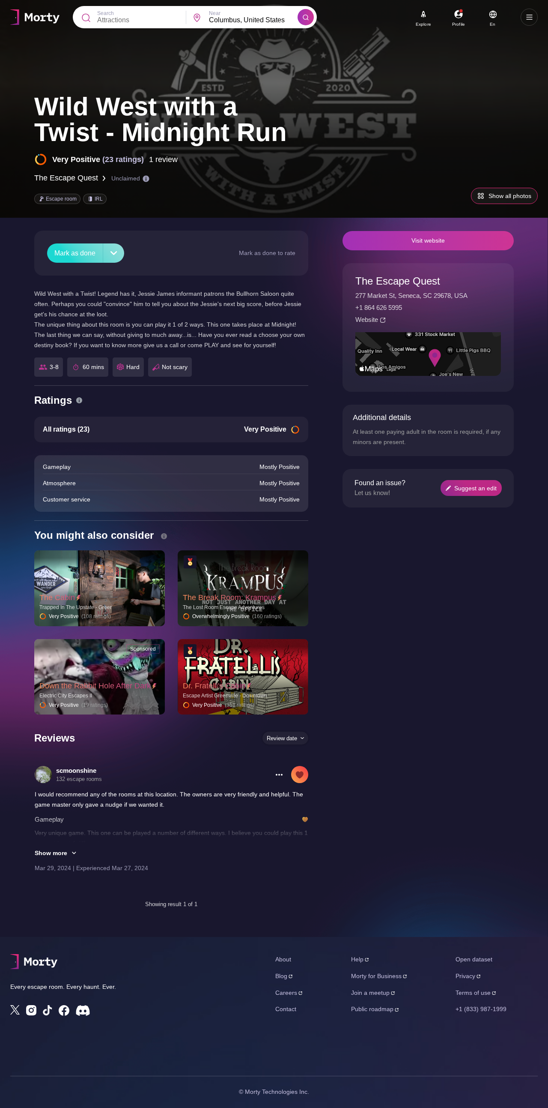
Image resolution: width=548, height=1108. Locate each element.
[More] (113, 253)
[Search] (306, 17)
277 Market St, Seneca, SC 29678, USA (411, 295)
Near (214, 13)
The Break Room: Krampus (229, 597)
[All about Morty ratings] (79, 400)
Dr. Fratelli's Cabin (214, 686)
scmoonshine (76, 770)
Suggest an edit (475, 488)
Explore (423, 24)
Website (366, 319)
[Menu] (529, 17)
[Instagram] (31, 1010)
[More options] (279, 774)
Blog (281, 976)
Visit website (428, 240)
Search (105, 13)
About (283, 959)
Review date (282, 738)
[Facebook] (64, 1010)
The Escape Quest (66, 178)
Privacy (465, 976)
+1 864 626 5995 (378, 307)
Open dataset (474, 959)
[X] (15, 1010)
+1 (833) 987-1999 (481, 1009)
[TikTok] (47, 1010)
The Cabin (57, 597)
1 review (163, 159)
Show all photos (509, 195)
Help (357, 959)
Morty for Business (376, 976)
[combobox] (253, 20)
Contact (285, 1009)
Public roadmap (372, 1009)
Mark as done (74, 253)
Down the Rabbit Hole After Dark (95, 686)
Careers (286, 992)
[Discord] (83, 1010)
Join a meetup (370, 992)
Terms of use (473, 992)
